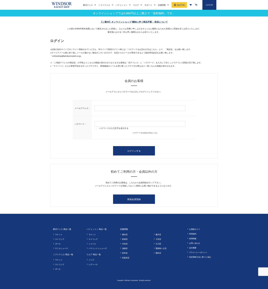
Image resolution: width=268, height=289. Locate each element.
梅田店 (158, 253)
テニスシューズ (61, 248)
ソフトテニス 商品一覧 (63, 254)
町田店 (125, 253)
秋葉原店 (125, 257)
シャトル (92, 243)
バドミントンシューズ (98, 248)
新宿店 (125, 239)
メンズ (91, 259)
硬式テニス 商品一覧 (62, 229)
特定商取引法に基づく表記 (200, 257)
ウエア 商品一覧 (94, 254)
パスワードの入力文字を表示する (113, 128)
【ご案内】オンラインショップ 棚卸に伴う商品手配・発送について (134, 21)
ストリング (59, 239)
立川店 (158, 243)
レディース (93, 264)
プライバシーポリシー (198, 252)
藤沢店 (158, 234)
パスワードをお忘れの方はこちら (145, 132)
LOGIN (209, 5)
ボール (58, 243)
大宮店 (158, 239)
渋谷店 (125, 243)
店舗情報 (124, 229)
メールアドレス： (82, 108)
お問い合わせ (194, 243)
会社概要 (192, 247)
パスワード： (80, 123)
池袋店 (125, 248)
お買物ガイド (194, 229)
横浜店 (125, 234)
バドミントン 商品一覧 (97, 229)
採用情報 (192, 238)
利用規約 (192, 233)
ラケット (58, 234)
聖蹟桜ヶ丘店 (161, 248)
